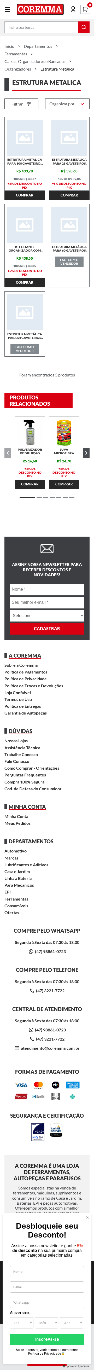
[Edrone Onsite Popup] (47, 685)
